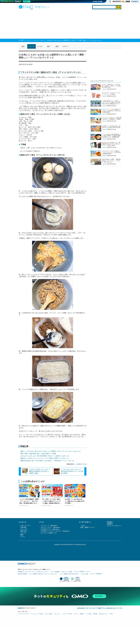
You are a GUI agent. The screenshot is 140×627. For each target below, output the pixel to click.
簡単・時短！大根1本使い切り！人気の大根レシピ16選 (38, 453)
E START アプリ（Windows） (50, 529)
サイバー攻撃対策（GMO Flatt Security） (69, 573)
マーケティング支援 (66, 613)
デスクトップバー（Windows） (51, 527)
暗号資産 (95, 613)
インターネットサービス (23, 613)
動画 (21, 535)
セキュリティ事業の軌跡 (96, 573)
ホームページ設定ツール (49, 533)
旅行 (48, 46)
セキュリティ (57, 613)
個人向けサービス (103, 613)
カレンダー (24, 529)
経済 (57, 46)
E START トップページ (25, 40)
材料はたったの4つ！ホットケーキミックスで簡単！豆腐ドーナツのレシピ (44, 458)
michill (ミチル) (81, 464)
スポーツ (65, 46)
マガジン (42, 40)
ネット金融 (88, 613)
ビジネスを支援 (48, 613)
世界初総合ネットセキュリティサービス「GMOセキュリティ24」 (33, 571)
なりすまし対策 (84, 573)
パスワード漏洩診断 (54, 571)
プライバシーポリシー (114, 526)
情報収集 (82, 613)
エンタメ (40, 46)
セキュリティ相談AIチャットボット (82, 571)
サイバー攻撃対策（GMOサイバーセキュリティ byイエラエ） (43, 573)
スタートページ (25, 525)
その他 (110, 613)
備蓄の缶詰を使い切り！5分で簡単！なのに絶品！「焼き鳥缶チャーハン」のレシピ (47, 460)
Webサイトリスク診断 (67, 571)
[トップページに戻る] (26, 7)
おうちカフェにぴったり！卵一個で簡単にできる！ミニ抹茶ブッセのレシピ (44, 456)
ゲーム (22, 536)
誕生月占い (24, 531)
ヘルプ (83, 525)
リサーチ (75, 613)
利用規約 (110, 522)
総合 (23, 46)
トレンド (36, 40)
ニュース (23, 533)
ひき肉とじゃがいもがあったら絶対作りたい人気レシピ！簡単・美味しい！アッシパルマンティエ (74, 40)
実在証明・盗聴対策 (22, 573)
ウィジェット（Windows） (49, 525)
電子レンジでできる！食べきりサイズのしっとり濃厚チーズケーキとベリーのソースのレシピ (50, 451)
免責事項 (110, 524)
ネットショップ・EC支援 (37, 613)
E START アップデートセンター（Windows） (55, 531)
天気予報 (23, 527)
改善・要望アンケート (88, 527)
